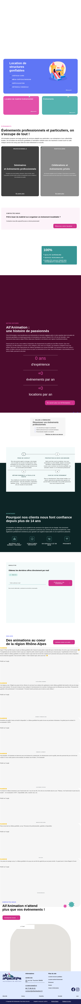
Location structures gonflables (55, 976)
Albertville (5, 996)
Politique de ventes (66, 1001)
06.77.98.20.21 (30, 988)
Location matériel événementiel (55, 979)
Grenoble (60, 996)
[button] (74, 412)
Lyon (77, 996)
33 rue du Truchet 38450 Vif (34, 981)
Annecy (23, 996)
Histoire (50, 985)
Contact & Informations (53, 988)
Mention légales (54, 1001)
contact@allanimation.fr (34, 991)
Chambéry (41, 996)
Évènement (50, 982)
